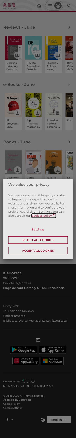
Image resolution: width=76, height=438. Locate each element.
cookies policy (42, 215)
